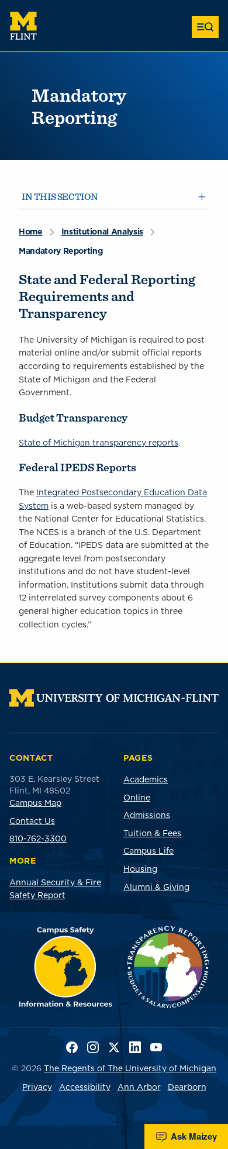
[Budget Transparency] (168, 967)
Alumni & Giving (156, 887)
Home (31, 231)
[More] (205, 27)
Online (136, 797)
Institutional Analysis (102, 231)
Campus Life (148, 851)
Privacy (37, 1087)
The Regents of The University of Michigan (130, 1068)
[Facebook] (72, 1047)
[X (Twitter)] (114, 1047)
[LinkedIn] (135, 1047)
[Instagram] (93, 1047)
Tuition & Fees (152, 833)
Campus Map (35, 803)
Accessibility (84, 1087)
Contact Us (32, 821)
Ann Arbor (139, 1087)
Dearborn (187, 1087)
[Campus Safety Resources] (66, 967)
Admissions (146, 815)
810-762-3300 (38, 838)
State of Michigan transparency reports (98, 442)
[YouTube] (156, 1047)
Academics (145, 779)
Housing (140, 869)
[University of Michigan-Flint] (23, 26)
